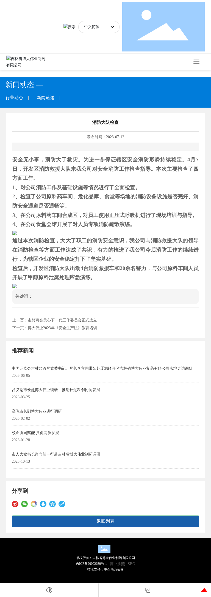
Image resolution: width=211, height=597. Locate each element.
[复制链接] (62, 503)
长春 (120, 569)
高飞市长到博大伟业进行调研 (37, 411)
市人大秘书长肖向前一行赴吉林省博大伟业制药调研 (56, 454)
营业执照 (117, 564)
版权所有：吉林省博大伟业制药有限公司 (105, 558)
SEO (131, 564)
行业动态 (14, 97)
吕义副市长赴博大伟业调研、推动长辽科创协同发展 (56, 390)
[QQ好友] (43, 503)
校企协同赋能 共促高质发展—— (39, 433)
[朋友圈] (33, 503)
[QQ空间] (52, 503)
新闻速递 (45, 97)
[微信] (24, 503)
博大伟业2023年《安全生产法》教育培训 (62, 328)
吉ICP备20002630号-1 (91, 564)
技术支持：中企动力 (102, 569)
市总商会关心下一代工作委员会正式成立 (62, 320)
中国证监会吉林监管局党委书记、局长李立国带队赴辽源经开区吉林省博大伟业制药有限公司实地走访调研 (102, 368)
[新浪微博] (15, 503)
